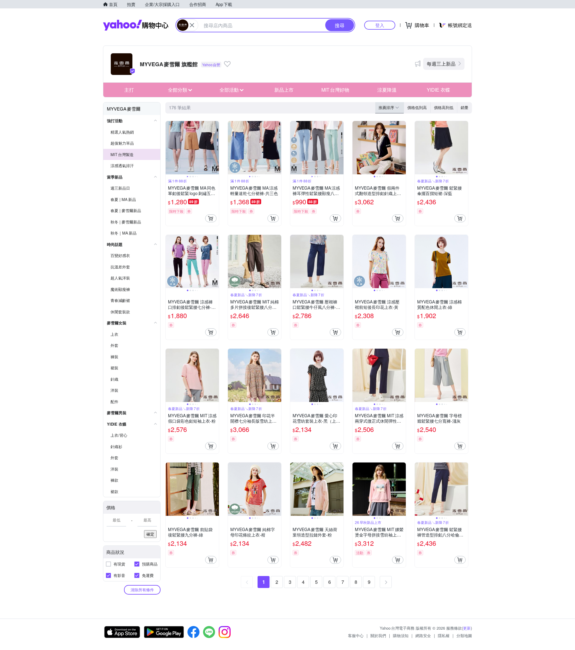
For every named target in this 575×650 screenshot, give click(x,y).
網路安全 (423, 635)
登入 (379, 25)
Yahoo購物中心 (135, 25)
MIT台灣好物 (335, 89)
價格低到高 (417, 107)
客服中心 (356, 635)
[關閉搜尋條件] (192, 25)
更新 (467, 628)
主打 (129, 89)
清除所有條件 (142, 589)
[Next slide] (215, 147)
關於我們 (378, 635)
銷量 (464, 107)
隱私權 (444, 635)
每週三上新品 (441, 63)
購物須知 (400, 635)
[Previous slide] (169, 147)
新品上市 (283, 89)
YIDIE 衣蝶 (438, 89)
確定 (150, 534)
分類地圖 (464, 635)
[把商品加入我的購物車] (211, 218)
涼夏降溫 (387, 89)
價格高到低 (443, 107)
